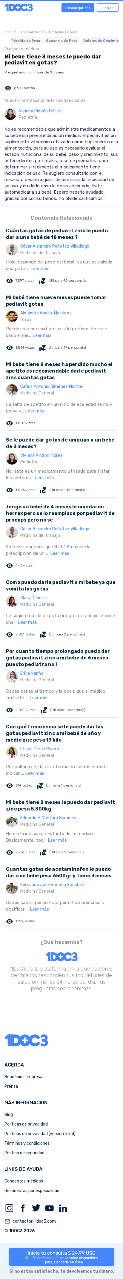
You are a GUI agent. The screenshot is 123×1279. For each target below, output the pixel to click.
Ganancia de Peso (61, 40)
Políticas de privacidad (26, 1124)
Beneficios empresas (24, 1076)
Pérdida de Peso (25, 40)
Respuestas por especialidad (31, 1190)
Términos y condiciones (27, 1143)
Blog (8, 1114)
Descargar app (78, 8)
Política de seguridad (24, 1153)
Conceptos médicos (23, 1181)
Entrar (107, 8)
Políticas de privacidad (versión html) (40, 1133)
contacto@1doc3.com (30, 1221)
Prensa (11, 1086)
